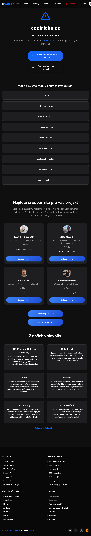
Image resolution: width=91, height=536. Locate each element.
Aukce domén (8, 461)
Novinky (35, 4)
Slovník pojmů (8, 500)
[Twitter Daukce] (70, 530)
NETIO (32, 530)
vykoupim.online (45, 106)
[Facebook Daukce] (76, 530)
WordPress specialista (57, 461)
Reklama (52, 512)
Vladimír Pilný (13, 530)
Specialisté (70, 4)
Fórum (5, 516)
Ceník (25, 4)
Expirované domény (11, 496)
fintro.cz (45, 95)
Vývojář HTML (54, 465)
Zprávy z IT (7, 477)
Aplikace (57, 4)
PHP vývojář (54, 477)
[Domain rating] (87, 530)
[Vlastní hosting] (81, 530)
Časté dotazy (54, 500)
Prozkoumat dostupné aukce (47, 56)
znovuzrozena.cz (45, 127)
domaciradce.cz (45, 116)
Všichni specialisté (45, 314)
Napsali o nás (54, 516)
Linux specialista (55, 481)
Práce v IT (7, 473)
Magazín (82, 4)
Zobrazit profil (24, 259)
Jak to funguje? (45, 322)
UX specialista (54, 469)
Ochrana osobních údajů (58, 508)
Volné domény (9, 469)
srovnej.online (45, 148)
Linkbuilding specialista (58, 485)
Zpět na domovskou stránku (47, 67)
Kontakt (52, 520)
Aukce (16, 4)
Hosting (46, 4)
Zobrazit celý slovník (43, 428)
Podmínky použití (55, 504)
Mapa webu (8, 520)
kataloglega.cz (45, 138)
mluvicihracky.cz (45, 180)
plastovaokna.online (46, 159)
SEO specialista (55, 473)
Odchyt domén (9, 465)
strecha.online (45, 169)
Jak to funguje (54, 496)
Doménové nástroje (11, 485)
